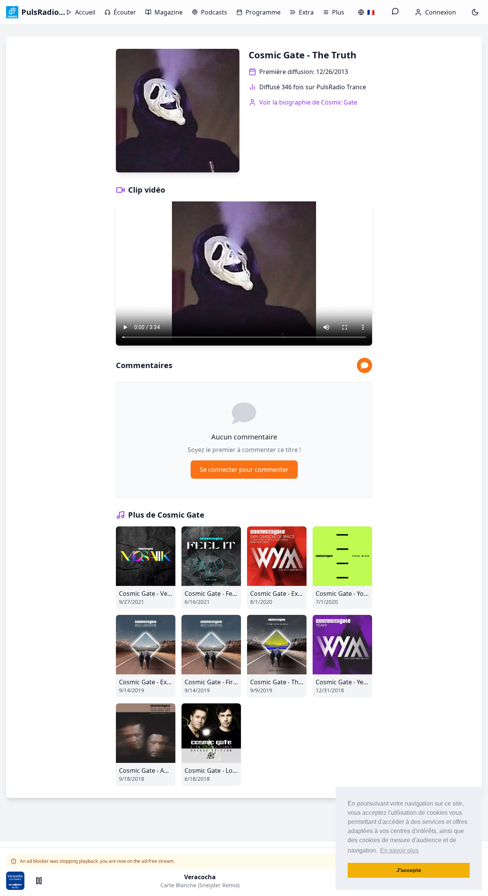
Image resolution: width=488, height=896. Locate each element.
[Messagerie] (395, 12)
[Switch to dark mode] (475, 12)
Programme (263, 12)
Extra (306, 12)
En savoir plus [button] (399, 850)
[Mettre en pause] (38, 880)
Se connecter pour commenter (244, 469)
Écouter (125, 12)
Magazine (168, 12)
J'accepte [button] (408, 870)
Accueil (85, 12)
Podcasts (214, 12)
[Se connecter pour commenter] (364, 365)
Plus (338, 12)
